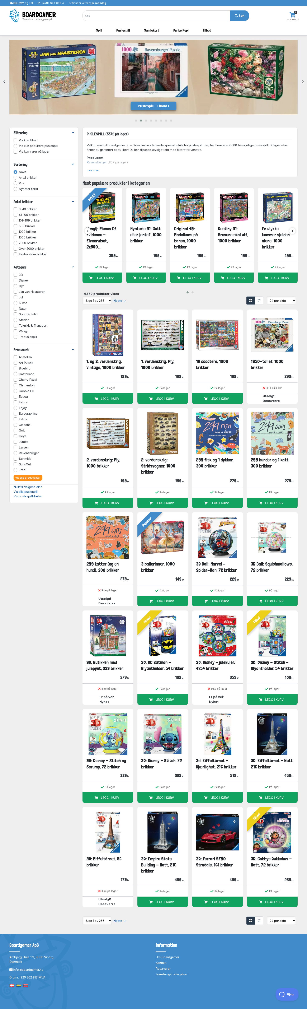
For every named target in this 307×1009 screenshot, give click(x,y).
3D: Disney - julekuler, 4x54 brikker (215, 665)
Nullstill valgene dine (28, 487)
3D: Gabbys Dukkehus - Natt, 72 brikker (271, 862)
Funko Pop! (181, 30)
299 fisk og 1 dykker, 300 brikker (214, 463)
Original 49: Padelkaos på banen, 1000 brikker (186, 238)
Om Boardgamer (167, 957)
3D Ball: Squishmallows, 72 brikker (272, 567)
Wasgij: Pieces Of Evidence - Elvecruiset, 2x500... (101, 238)
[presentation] (4, 82)
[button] (135, 120)
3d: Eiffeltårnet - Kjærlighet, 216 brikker (216, 763)
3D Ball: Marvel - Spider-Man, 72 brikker (216, 567)
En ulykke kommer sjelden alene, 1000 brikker (276, 238)
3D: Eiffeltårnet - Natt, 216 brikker (272, 763)
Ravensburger (97, 162)
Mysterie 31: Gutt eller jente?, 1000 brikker (146, 235)
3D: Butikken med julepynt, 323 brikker (104, 665)
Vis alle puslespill (26, 492)
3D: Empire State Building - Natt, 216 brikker (158, 865)
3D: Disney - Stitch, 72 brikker (161, 763)
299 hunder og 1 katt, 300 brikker (270, 463)
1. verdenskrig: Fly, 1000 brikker (157, 364)
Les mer (93, 170)
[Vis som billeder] (250, 300)
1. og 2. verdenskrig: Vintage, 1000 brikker (105, 364)
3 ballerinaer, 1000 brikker (158, 567)
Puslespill (123, 30)
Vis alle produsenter (28, 477)
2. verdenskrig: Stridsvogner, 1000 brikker (158, 466)
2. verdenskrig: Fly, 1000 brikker (103, 463)
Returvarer (163, 969)
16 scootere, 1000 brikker (212, 364)
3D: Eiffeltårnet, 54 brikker (104, 862)
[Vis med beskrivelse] (259, 300)
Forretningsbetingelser (172, 974)
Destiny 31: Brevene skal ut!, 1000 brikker (233, 235)
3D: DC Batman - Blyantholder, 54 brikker (162, 665)
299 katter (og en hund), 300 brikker (102, 567)
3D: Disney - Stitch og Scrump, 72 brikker (106, 763)
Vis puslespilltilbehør (28, 496)
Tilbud (207, 30)
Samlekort (151, 30)
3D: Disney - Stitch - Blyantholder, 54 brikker (272, 665)
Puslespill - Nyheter (152, 106)
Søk (241, 16)
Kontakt (161, 963)
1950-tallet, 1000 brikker (267, 364)
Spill (99, 30)
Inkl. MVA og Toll (23, 3)
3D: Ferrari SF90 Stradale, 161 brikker (214, 862)
